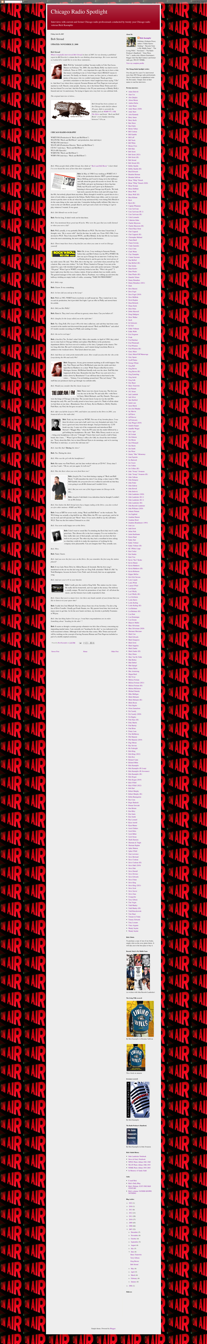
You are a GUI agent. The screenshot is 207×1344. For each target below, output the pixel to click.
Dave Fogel (132, 291)
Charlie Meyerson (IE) (136, 226)
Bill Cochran (132, 131)
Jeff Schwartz (132, 420)
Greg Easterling (133, 374)
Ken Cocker (132, 551)
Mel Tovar (131, 677)
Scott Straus (132, 837)
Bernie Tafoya (133, 129)
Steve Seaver (132, 891)
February (134, 1278)
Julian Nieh (132, 531)
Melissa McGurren (134, 688)
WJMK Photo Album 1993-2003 (139, 1168)
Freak (130, 337)
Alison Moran (133, 100)
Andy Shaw (132, 112)
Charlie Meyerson (134, 223)
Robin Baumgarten (134, 797)
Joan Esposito (133, 457)
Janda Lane (132, 403)
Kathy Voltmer (133, 543)
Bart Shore (132, 123)
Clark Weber (132, 251)
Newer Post (55, 651)
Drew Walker (132, 317)
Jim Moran (132, 440)
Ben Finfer (132, 126)
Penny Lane (132, 731)
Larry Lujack (132, 580)
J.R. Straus (132, 391)
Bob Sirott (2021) (134, 154)
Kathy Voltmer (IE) (135, 545)
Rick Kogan (132, 777)
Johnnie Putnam (133, 511)
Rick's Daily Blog (134, 1183)
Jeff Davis (131, 414)
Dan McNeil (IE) (134, 263)
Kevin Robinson (133, 571)
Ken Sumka (132, 554)
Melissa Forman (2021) (136, 682)
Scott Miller (132, 834)
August (133, 1245)
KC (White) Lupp (134, 548)
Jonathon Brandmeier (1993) (138, 523)
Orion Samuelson (134, 708)
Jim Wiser (131, 451)
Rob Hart (131, 788)
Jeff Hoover (132, 417)
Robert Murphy (133, 791)
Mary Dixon (132, 654)
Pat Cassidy (132, 711)
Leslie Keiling (133, 603)
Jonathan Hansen (134, 517)
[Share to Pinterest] (93, 643)
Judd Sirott (132, 528)
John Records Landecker (136, 506)
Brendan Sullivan (134, 177)
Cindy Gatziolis (133, 246)
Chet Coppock (133, 231)
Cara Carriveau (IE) (135, 214)
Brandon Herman (134, 174)
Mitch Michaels (133, 697)
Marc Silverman (133, 625)
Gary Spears (132, 357)
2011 (131, 1216)
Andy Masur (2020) (135, 109)
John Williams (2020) (135, 508)
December (134, 1232)
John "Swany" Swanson (136, 471)
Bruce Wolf (132, 191)
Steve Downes (133, 874)
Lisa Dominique (133, 617)
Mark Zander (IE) (134, 651)
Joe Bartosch (132, 460)
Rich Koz (131, 757)
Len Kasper (132, 588)
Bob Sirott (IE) (133, 157)
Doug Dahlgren (133, 314)
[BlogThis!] (86, 643)
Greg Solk (131, 380)
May (132, 1268)
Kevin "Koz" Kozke (135, 560)
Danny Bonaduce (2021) (136, 283)
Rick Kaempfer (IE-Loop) (137, 768)
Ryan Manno (132, 825)
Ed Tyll (131, 326)
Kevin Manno (133, 563)
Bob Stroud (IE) (134, 163)
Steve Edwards (133, 877)
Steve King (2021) (134, 885)
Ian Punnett (132, 388)
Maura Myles (132, 668)
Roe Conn (131, 800)
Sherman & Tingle (134, 842)
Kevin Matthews (133, 565)
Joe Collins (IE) (133, 468)
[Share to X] (89, 643)
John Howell (132, 488)
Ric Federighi (133, 748)
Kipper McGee (133, 574)
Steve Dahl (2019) (134, 865)
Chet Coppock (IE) (134, 234)
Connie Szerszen (134, 257)
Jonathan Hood (133, 520)
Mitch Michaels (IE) (135, 700)
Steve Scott (132, 888)
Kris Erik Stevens (134, 577)
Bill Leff (131, 137)
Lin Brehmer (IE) (134, 611)
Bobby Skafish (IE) (135, 169)
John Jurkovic (133, 491)
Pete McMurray (133, 734)
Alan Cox (131, 94)
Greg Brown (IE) (134, 371)
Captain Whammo (134, 206)
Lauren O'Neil (133, 585)
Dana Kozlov (132, 268)
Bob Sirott (131, 151)
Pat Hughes (132, 717)
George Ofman (133, 363)
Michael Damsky (134, 691)
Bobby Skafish (133, 166)
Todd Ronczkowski (134, 911)
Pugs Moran (132, 742)
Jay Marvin (132, 411)
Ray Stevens (132, 745)
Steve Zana (132, 894)
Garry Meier (132, 351)
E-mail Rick (132, 1180)
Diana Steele (132, 306)
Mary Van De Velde (135, 657)
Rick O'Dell (132, 782)
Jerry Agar (132, 431)
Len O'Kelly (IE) (134, 594)
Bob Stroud (132, 160)
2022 (131, 1203)
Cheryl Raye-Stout (134, 228)
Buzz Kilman (132, 197)
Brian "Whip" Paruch (135, 180)
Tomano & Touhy (134, 917)
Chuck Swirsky (133, 243)
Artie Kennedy (133, 114)
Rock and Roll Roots (99, 166)
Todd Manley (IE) (134, 908)
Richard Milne (133, 762)
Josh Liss (131, 525)
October (134, 1238)
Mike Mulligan (133, 694)
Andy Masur (132, 106)
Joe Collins (132, 465)
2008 (131, 1226)
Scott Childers (133, 828)
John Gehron (132, 485)
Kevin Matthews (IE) (135, 568)
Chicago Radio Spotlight (79, 11)
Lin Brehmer (132, 608)
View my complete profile (135, 63)
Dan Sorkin (132, 266)
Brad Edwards (133, 171)
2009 (131, 1223)
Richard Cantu (133, 760)
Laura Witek (132, 583)
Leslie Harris (132, 600)
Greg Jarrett (132, 377)
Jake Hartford (133, 400)
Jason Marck (132, 406)
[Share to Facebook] (91, 643)
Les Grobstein (133, 597)
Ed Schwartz (132, 323)
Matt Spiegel (132, 665)
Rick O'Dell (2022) (134, 785)
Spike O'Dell (132, 851)
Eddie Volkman (133, 328)
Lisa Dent (131, 614)
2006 (131, 1286)
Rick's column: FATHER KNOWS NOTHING (140, 1192)
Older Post (114, 651)
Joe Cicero (131, 463)
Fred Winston (133, 346)
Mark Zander (132, 648)
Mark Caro (132, 634)
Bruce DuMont (133, 189)
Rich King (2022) (134, 754)
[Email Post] (80, 643)
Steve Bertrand (133, 857)
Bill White (131, 143)
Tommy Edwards (134, 919)
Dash (130, 286)
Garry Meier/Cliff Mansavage (138, 354)
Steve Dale (132, 868)
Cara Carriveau (133, 209)
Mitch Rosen (132, 703)
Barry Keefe (132, 120)
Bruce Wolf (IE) (134, 194)
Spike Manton (133, 848)
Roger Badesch (133, 802)
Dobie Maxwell (133, 311)
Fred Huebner (133, 340)
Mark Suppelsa (133, 645)
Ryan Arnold (132, 822)
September (135, 1242)
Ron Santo (131, 814)
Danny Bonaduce (134, 280)
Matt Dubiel (132, 662)
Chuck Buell (132, 240)
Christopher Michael (135, 237)
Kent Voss (131, 557)
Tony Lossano (133, 922)
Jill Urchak (132, 434)
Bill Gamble (132, 134)
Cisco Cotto (132, 249)
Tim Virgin (132, 902)
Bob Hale (131, 149)
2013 (131, 1209)
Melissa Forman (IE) (135, 685)
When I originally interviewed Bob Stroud (66, 54)
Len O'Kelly (132, 591)
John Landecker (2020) (136, 494)
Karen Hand (132, 537)
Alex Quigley (133, 97)
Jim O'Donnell (133, 443)
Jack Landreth (133, 394)
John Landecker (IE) (135, 503)
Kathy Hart (132, 540)
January (134, 1282)
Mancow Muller (133, 622)
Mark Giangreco (133, 640)
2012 (131, 1213)
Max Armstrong (133, 671)
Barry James (132, 117)
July (132, 1248)
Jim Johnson (132, 437)
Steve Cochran (133, 859)
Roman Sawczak (134, 805)
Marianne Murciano (135, 631)
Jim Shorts (132, 446)
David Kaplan (133, 300)
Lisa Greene (132, 620)
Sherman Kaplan (134, 845)
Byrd (130, 200)
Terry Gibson (132, 900)
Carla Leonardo (133, 217)
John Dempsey (133, 480)
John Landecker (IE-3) (136, 500)
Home (85, 651)
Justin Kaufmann (134, 534)
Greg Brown (132, 368)
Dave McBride (133, 297)
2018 (131, 1206)
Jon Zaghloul (132, 514)
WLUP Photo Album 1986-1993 (139, 1165)
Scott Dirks (132, 831)
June (132, 1252)
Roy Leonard (132, 819)
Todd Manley (132, 905)
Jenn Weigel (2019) (135, 423)
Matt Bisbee (132, 660)
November (134, 1235)
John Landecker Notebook (137, 1156)
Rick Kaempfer (145, 38)
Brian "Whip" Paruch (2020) (138, 183)
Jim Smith (131, 448)
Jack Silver (132, 397)
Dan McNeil (132, 260)
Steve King (132, 882)
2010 (131, 1219)
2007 (131, 1229)
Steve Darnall (133, 871)
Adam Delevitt (133, 91)
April (133, 1272)
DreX (130, 320)
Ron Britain (132, 808)
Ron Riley (131, 811)
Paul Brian (132, 728)
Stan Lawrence (133, 854)
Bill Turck (131, 140)
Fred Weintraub (133, 343)
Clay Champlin (133, 254)
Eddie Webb (132, 331)
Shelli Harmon (133, 840)
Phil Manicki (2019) (135, 740)
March (133, 1275)
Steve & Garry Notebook (136, 1159)
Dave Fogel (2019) (134, 294)
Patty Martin (132, 722)
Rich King (131, 751)
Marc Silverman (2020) (136, 628)
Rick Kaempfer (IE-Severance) (139, 771)
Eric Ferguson (133, 334)
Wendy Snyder (133, 928)
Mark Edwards (133, 637)
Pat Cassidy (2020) (134, 714)
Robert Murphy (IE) (135, 794)
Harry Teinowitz (134, 386)
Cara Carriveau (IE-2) (135, 211)
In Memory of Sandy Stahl (137, 1170)
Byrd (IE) (131, 203)
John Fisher (132, 483)
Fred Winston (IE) (134, 348)
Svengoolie (132, 897)
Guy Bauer (132, 383)
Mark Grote (132, 643)
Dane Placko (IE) (134, 274)
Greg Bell (131, 366)
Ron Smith (132, 817)
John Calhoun (133, 477)
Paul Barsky (132, 725)
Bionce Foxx (132, 146)
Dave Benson (132, 288)
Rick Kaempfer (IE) (135, 774)
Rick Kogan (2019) (134, 780)
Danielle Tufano (133, 277)
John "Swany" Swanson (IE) (138, 474)
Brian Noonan (133, 186)
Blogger (112, 1328)
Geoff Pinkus (132, 360)
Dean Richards (133, 303)
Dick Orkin (132, 309)
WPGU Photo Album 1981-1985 (139, 1162)
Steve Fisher (132, 879)
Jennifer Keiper (133, 425)
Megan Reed (132, 674)
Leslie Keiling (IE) (134, 605)
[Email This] (84, 643)
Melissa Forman (133, 680)
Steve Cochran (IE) (135, 862)
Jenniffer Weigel (133, 428)
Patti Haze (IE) (133, 720)
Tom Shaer (132, 914)
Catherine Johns (133, 220)
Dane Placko (132, 271)
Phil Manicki (132, 737)
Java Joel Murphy (134, 408)
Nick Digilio (132, 705)
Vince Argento (133, 925)
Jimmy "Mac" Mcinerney (136, 454)
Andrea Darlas (133, 103)
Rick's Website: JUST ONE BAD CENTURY (139, 1187)
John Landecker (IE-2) (136, 497)
